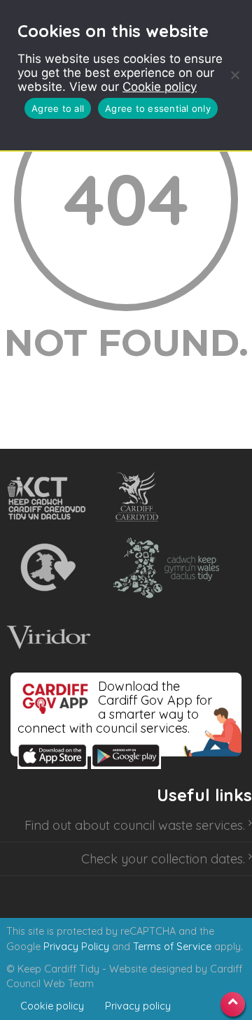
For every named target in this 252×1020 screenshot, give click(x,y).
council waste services (178, 825)
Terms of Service (172, 946)
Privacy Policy (76, 946)
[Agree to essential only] (234, 75)
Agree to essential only (158, 108)
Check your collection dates (162, 859)
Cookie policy (159, 87)
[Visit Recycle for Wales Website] (46, 568)
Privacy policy (138, 1006)
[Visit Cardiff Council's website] (139, 498)
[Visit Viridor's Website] (46, 638)
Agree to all (57, 108)
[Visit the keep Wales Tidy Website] (163, 568)
